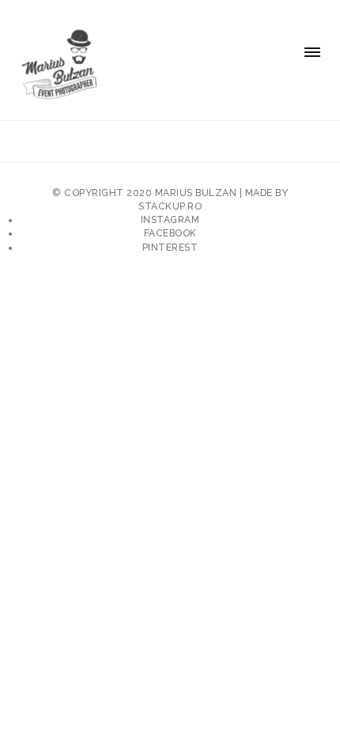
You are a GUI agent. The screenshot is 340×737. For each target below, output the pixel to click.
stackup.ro (170, 206)
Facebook (170, 233)
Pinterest (170, 247)
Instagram (170, 219)
